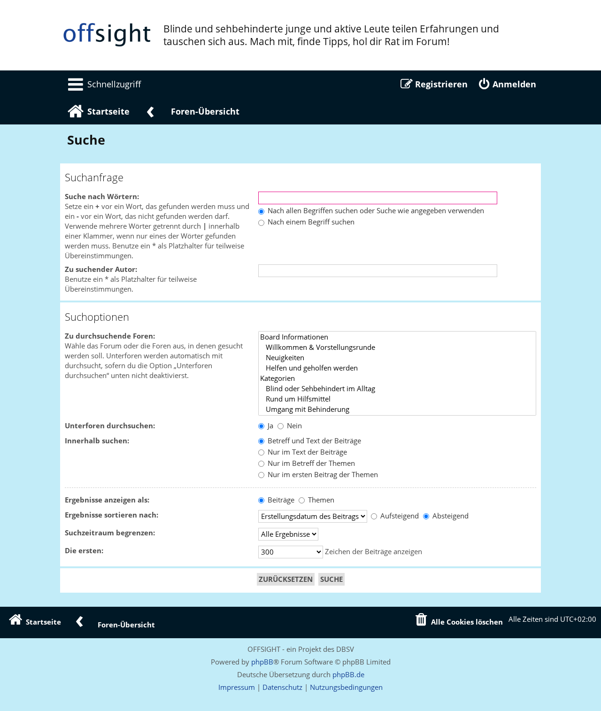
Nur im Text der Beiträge (306, 452)
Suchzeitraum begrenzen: (110, 533)
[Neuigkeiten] (397, 358)
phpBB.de (348, 674)
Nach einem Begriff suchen (310, 222)
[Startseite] (107, 35)
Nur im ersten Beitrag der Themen (322, 474)
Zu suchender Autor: (101, 269)
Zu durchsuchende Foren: (110, 336)
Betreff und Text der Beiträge (313, 441)
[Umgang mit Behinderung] (397, 409)
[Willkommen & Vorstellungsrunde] (397, 347)
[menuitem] (103, 84)
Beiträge (280, 500)
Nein (293, 426)
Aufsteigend (398, 516)
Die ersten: (84, 551)
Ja (269, 426)
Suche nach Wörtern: (102, 196)
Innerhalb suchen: (97, 441)
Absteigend (450, 516)
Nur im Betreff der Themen (310, 463)
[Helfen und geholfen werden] (397, 368)
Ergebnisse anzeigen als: (107, 500)
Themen (320, 500)
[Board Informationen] (397, 337)
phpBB (262, 661)
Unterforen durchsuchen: (110, 426)
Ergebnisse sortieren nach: (111, 515)
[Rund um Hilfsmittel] (397, 399)
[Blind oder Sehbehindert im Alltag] (397, 389)
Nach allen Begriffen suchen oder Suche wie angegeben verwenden (375, 211)
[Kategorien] (397, 378)
